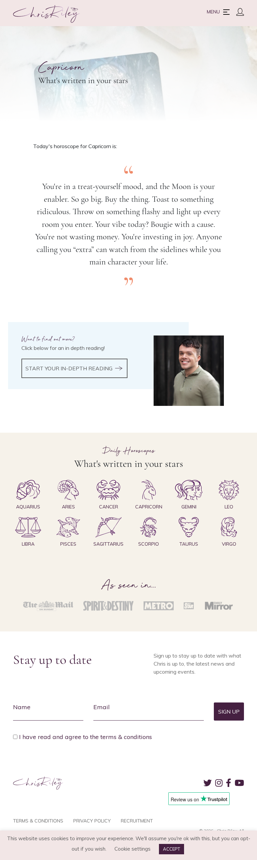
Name (21, 707)
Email (101, 707)
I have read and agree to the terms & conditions (85, 737)
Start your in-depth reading (68, 368)
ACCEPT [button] (171, 849)
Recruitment (137, 821)
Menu (213, 12)
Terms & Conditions (38, 821)
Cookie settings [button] (132, 849)
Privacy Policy (92, 821)
